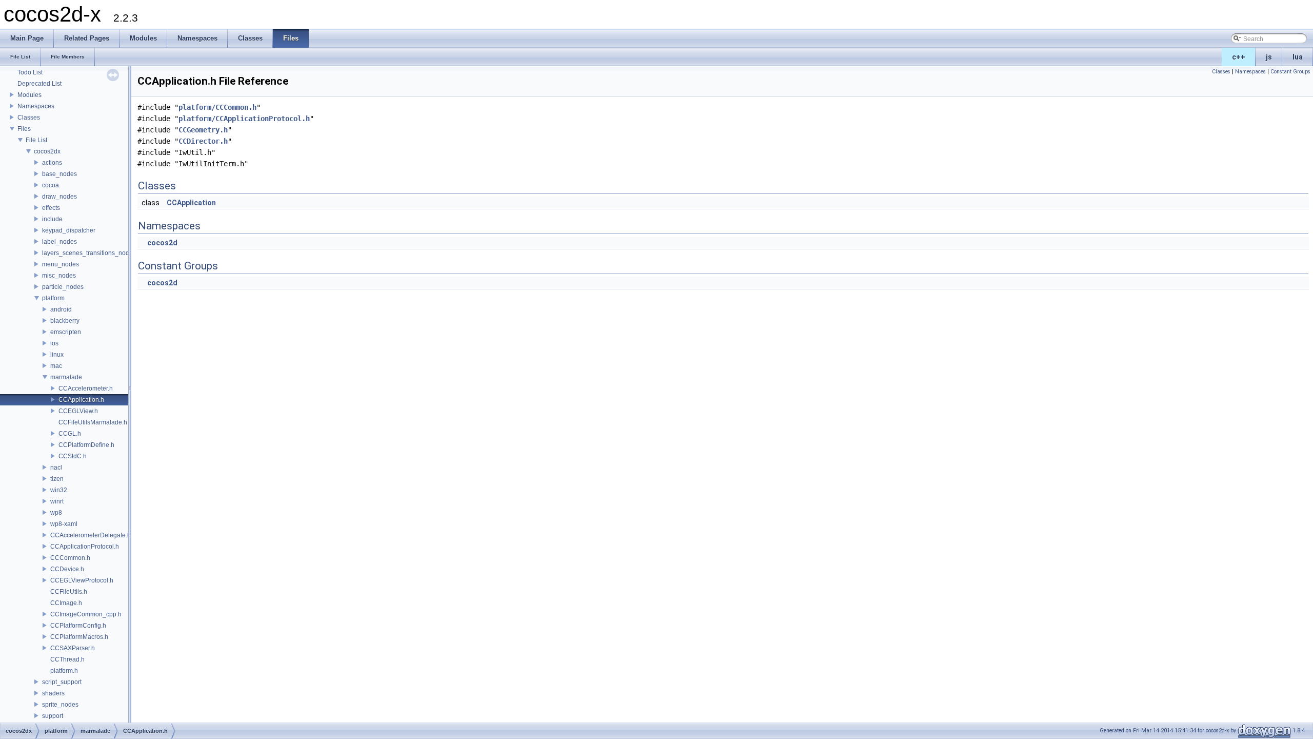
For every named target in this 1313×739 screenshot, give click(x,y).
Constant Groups (1290, 71)
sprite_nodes (60, 704)
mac (56, 365)
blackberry (64, 320)
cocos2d (162, 243)
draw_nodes (59, 196)
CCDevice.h (67, 569)
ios (54, 343)
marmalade (66, 377)
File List (36, 140)
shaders (53, 693)
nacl (56, 467)
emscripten (65, 332)
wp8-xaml (63, 524)
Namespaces (35, 106)
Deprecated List (39, 83)
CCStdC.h (72, 456)
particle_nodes (63, 286)
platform (53, 298)
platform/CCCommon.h (217, 107)
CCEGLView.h (78, 411)
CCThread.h (67, 659)
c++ (1238, 57)
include (52, 219)
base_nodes (59, 174)
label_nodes (59, 241)
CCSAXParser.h (72, 648)
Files (24, 128)
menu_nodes (60, 264)
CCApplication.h (81, 399)
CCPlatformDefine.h (86, 445)
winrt (57, 501)
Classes (28, 117)
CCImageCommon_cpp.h (86, 614)
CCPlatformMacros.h (79, 636)
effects (51, 207)
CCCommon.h (70, 557)
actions (52, 162)
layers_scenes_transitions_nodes (89, 253)
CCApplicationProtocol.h (84, 546)
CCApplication (191, 203)
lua (1297, 57)
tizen (57, 478)
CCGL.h (69, 433)
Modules (29, 95)
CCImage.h (66, 603)
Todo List (30, 72)
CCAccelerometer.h (85, 388)
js (1269, 57)
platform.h (64, 670)
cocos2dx (47, 151)
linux (57, 354)
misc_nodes (59, 275)
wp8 (56, 512)
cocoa (50, 185)
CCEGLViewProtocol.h (81, 580)
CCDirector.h (203, 141)
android (61, 309)
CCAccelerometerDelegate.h (90, 535)
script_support (62, 682)
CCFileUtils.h (68, 591)
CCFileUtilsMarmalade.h (92, 422)
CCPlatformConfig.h (78, 625)
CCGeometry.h (203, 130)
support (52, 715)
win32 (58, 490)
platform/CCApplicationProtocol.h (244, 118)
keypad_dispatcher (68, 230)
